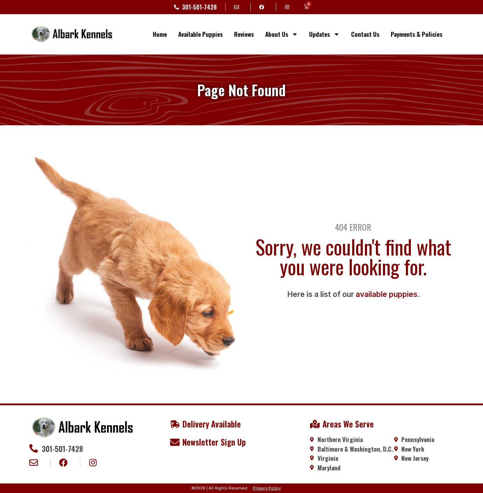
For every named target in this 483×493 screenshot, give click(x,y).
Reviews (244, 34)
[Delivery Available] (174, 424)
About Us (276, 34)
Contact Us (365, 34)
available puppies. (388, 294)
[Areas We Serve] (314, 424)
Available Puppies (200, 34)
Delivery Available (211, 424)
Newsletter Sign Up (214, 442)
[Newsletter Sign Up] (174, 442)
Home (160, 34)
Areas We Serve (348, 424)
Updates (319, 34)
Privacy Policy (267, 488)
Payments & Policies (416, 34)
